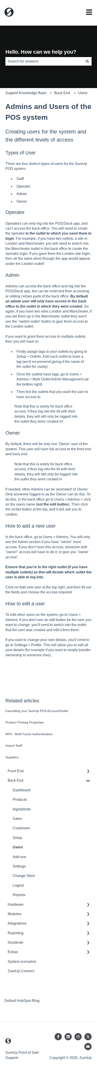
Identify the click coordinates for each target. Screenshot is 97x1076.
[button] (88, 771)
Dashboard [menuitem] (21, 790)
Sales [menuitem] (17, 819)
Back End (62, 93)
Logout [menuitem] (18, 885)
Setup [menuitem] (17, 838)
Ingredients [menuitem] (21, 809)
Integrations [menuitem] (17, 923)
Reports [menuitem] (19, 895)
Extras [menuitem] (13, 952)
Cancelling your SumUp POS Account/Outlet (36, 711)
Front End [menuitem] (15, 771)
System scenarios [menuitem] (22, 961)
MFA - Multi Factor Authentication (29, 734)
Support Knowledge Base (25, 93)
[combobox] (44, 61)
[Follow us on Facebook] (58, 1036)
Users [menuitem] (18, 847)
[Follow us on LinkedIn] (68, 1036)
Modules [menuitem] (14, 914)
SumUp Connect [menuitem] (21, 971)
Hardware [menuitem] (15, 904)
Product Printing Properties (24, 722)
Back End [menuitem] (15, 780)
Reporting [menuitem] (15, 933)
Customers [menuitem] (21, 828)
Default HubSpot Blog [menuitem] (22, 1001)
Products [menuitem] (20, 799)
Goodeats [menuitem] (15, 942)
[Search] (87, 61)
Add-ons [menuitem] (19, 857)
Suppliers (12, 757)
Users (83, 93)
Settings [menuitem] (19, 866)
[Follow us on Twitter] (88, 1036)
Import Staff (13, 745)
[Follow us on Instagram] (78, 1036)
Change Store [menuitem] (24, 876)
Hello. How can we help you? (40, 52)
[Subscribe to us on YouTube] (88, 1046)
